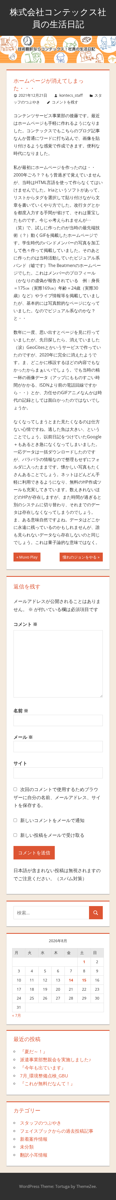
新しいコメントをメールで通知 (52, 820)
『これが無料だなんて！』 (47, 1083)
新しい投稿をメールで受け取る (52, 835)
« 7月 (16, 1015)
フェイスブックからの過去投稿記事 (56, 1131)
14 (71, 980)
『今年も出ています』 (43, 1067)
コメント (25, 624)
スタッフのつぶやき (40, 1123)
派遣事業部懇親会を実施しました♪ (55, 1059)
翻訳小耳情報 (33, 1155)
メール (23, 737)
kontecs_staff (71, 95)
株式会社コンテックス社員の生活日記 (58, 17)
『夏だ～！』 (33, 1051)
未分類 (27, 1147)
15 (84, 980)
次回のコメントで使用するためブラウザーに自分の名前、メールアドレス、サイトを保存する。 (57, 797)
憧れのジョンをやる (79, 557)
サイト (20, 763)
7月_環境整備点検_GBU (44, 1076)
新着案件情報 (33, 1139)
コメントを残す (65, 102)
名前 (20, 710)
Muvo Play (28, 557)
